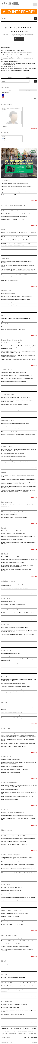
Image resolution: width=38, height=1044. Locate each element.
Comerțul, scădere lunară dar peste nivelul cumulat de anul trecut (14, 913)
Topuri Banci (5, 180)
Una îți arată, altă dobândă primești (10, 61)
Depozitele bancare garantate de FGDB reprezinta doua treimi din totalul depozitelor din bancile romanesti (18, 659)
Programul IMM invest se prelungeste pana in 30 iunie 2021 (14, 562)
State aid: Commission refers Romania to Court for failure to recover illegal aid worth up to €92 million (17, 865)
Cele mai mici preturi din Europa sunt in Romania (11, 861)
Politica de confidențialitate (30, 1037)
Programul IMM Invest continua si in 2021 (10, 556)
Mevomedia (34, 1042)
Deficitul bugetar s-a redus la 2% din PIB (10, 426)
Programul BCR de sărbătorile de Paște (9, 384)
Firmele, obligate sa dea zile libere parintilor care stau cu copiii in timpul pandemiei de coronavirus (18, 1010)
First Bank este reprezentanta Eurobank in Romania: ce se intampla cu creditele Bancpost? (17, 708)
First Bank (4, 702)
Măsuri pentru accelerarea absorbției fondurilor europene (13, 428)
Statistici (4, 528)
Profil (13, 1031)
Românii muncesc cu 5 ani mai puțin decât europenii (12, 539)
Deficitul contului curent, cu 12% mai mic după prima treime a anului (15, 299)
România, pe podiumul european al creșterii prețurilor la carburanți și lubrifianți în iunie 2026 (18, 543)
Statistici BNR (6, 290)
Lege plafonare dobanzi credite (11, 340)
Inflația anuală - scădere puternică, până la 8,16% (11, 530)
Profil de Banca (6, 133)
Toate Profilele (34, 128)
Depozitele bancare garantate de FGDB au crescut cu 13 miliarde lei (15, 656)
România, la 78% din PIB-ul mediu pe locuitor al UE (12, 924)
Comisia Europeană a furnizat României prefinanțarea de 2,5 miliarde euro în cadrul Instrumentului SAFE (19, 64)
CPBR (4, 138)
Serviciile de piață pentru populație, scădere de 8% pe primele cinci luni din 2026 (18, 536)
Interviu (27, 1028)
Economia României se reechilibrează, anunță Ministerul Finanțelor (15, 423)
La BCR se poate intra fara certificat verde (10, 1007)
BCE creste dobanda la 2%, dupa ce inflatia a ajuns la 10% (13, 609)
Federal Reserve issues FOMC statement (9, 799)
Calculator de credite (8, 581)
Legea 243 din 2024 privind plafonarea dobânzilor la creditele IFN (15, 321)
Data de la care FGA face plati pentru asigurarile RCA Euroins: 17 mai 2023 (17, 940)
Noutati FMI (5, 728)
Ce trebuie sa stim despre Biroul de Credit (10, 459)
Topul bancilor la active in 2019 (7, 189)
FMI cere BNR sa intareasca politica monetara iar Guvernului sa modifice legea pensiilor (17, 740)
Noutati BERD (6, 756)
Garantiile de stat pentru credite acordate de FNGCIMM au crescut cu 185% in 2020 (18, 559)
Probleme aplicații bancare (25, 1031)
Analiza (34, 1028)
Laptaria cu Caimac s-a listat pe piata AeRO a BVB (11, 890)
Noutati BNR (12, 1033)
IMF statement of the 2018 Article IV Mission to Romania (13, 746)
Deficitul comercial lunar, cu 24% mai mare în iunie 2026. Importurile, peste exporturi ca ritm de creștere (17, 400)
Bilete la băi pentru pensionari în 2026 (9, 431)
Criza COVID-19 (7, 1001)
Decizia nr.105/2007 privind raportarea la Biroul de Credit (13, 329)
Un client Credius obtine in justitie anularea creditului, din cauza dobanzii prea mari (18, 479)
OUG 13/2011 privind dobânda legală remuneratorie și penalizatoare (15, 318)
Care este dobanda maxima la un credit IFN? (10, 342)
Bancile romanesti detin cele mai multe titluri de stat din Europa (14, 627)
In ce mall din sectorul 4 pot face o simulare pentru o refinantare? (14, 588)
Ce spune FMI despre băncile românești (9, 731)
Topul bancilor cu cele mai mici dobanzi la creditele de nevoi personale (15, 186)
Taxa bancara (5, 258)
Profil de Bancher (6, 104)
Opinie (7, 1031)
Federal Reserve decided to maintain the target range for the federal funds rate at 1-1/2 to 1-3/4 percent (18, 793)
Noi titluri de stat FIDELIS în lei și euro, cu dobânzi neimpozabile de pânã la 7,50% (18, 509)
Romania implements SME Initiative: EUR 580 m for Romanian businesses (17, 815)
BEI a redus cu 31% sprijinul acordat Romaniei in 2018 (12, 812)
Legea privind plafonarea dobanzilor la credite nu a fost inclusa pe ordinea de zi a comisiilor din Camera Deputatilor (18, 356)
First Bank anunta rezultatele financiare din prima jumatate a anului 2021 (16, 714)
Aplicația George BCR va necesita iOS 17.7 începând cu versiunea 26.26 (16, 375)
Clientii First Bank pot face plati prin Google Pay (11, 712)
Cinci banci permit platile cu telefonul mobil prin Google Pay (14, 844)
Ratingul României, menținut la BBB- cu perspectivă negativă (14, 517)
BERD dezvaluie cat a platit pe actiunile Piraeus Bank (12, 766)
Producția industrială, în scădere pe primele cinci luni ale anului (14, 919)
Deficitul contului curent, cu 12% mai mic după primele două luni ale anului (17, 302)
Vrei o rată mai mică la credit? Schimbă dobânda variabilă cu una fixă (15, 686)
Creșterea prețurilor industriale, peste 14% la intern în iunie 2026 (15, 404)
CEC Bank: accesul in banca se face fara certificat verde (12, 1014)
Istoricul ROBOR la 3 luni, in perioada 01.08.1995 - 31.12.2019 (14, 247)
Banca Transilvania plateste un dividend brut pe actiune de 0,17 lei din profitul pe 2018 (18, 893)
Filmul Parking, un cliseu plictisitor (8, 963)
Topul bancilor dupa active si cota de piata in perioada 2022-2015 (14, 183)
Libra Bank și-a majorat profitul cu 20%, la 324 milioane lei (13, 381)
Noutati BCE (5, 598)
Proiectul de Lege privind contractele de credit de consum (13, 326)
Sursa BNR (33, 98)
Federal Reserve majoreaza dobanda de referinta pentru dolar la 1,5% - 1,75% (17, 796)
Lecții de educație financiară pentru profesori (10, 210)
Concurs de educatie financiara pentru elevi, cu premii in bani (14, 216)
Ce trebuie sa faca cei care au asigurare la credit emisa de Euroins (14, 705)
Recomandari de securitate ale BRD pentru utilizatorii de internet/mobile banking (18, 838)
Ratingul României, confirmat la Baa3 (9, 514)
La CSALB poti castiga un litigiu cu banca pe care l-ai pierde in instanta (16, 691)
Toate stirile (34, 200)
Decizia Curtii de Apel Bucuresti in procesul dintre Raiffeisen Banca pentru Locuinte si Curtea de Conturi (18, 487)
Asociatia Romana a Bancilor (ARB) (13, 205)
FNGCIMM (5, 554)
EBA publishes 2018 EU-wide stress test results (11, 637)
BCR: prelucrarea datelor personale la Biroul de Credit (12, 453)
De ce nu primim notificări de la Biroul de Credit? (13, 50)
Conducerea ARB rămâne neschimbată (9, 208)
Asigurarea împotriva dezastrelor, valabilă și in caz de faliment (14, 943)
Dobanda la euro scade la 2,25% (8, 601)
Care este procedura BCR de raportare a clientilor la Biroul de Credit (15, 461)
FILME (3, 961)
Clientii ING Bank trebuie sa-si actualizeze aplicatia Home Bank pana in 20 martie (18, 982)
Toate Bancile (34, 143)
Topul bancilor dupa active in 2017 (8, 194)
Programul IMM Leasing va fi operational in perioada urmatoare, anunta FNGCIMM (16, 570)
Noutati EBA (5, 624)
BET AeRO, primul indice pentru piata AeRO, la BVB (12, 887)
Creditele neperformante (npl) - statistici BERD (11, 759)
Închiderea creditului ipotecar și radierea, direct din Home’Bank (16, 70)
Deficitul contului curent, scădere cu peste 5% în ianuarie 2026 (14, 304)
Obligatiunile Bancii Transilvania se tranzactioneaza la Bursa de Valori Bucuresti (18, 897)
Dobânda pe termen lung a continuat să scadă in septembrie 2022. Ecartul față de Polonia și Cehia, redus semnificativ (18, 613)
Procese (3, 472)
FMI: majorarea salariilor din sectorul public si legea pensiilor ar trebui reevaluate (18, 743)
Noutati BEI (5, 810)
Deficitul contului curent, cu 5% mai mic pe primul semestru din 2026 (17, 52)
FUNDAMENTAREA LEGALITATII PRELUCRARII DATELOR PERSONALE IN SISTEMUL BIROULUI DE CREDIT (18, 449)
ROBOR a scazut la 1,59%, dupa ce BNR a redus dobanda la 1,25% (15, 236)
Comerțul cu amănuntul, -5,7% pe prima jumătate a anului (13, 533)
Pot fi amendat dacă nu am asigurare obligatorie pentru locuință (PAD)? (16, 938)
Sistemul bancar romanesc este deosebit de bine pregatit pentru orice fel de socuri (18, 689)
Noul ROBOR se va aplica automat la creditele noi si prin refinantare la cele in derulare (17, 266)
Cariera (4, 1033)
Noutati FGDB (6, 650)
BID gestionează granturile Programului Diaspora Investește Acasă (15, 511)
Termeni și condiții (5, 1037)
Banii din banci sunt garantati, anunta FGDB (10, 653)
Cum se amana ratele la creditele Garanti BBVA (11, 1017)
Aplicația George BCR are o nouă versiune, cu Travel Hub (13, 372)
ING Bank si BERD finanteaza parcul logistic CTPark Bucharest (14, 769)
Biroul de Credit (6, 446)
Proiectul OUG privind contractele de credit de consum (12, 323)
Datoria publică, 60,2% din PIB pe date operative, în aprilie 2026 (14, 410)
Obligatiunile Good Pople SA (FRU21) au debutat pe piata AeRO (15, 900)
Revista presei (22, 1033)
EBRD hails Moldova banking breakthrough (10, 772)
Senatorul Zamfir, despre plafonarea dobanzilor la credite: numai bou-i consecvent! (18, 359)
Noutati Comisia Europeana (10, 855)
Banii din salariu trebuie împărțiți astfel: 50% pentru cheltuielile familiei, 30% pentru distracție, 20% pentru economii (18, 679)
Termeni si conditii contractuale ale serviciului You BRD (13, 835)
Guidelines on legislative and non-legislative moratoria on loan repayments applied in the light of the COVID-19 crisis (19, 630)
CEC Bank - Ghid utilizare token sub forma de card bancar (13, 841)
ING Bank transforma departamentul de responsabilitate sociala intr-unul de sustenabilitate (17, 990)
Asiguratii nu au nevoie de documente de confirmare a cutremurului (15, 946)
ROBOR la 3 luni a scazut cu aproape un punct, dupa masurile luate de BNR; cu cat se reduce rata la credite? (18, 584)
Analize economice (7, 394)
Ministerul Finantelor (8, 420)
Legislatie (4, 315)
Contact (28, 77)
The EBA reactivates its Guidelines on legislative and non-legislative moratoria (17, 634)
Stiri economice (6, 502)
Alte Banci (28, 90)
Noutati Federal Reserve (9, 782)
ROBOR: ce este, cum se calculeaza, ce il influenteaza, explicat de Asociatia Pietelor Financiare (18, 233)
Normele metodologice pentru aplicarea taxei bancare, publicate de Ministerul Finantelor (17, 261)
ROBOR (4, 230)
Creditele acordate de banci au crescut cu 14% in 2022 (12, 219)
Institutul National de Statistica (11, 910)
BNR (10, 90)
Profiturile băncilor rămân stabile (10, 66)
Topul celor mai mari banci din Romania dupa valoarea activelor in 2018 (16, 192)
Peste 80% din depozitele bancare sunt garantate (11, 663)
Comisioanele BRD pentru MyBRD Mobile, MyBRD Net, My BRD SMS (17, 832)
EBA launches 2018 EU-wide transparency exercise (12, 640)
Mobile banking (6, 830)
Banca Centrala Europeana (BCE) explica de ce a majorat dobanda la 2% (16, 607)
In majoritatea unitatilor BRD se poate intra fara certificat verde (14, 1004)
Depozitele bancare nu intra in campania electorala (11, 665)
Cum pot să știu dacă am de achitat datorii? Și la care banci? (15, 54)
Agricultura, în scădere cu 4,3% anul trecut (10, 916)
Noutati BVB (5, 884)
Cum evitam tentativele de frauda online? (9, 980)
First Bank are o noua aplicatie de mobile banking (11, 717)
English (10, 77)
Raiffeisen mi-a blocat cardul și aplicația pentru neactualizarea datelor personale (19, 68)
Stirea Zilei (5, 1028)
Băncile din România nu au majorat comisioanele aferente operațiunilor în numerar (18, 213)
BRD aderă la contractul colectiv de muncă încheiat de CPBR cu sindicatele (17, 378)
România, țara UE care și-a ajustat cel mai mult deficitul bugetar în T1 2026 (17, 407)
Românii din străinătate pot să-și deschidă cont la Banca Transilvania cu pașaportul (18, 59)
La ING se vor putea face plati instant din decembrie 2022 (13, 977)
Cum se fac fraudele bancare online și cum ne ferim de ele (13, 683)
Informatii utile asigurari (9, 935)
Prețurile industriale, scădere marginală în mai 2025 (12, 921)
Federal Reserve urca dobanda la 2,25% (9, 789)
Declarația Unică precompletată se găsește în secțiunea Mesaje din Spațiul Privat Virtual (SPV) (18, 435)
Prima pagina (19, 38)
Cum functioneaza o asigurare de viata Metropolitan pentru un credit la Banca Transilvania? (17, 950)
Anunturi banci (6, 370)
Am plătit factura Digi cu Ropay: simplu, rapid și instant (14, 56)
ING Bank (4, 974)
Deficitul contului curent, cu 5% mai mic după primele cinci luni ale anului (16, 296)
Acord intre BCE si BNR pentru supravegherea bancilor (13, 604)
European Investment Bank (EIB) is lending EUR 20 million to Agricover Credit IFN (18, 819)
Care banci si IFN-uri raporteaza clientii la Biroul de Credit (13, 456)
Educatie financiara (16, 1028)
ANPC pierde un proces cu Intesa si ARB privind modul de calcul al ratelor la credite (17, 475)
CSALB (4, 676)
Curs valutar (5, 87)
